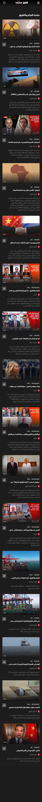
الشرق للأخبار (36, 43)
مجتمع (31, 575)
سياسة (31, 43)
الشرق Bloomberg (35, 287)
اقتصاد (28, 479)
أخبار (31, 91)
